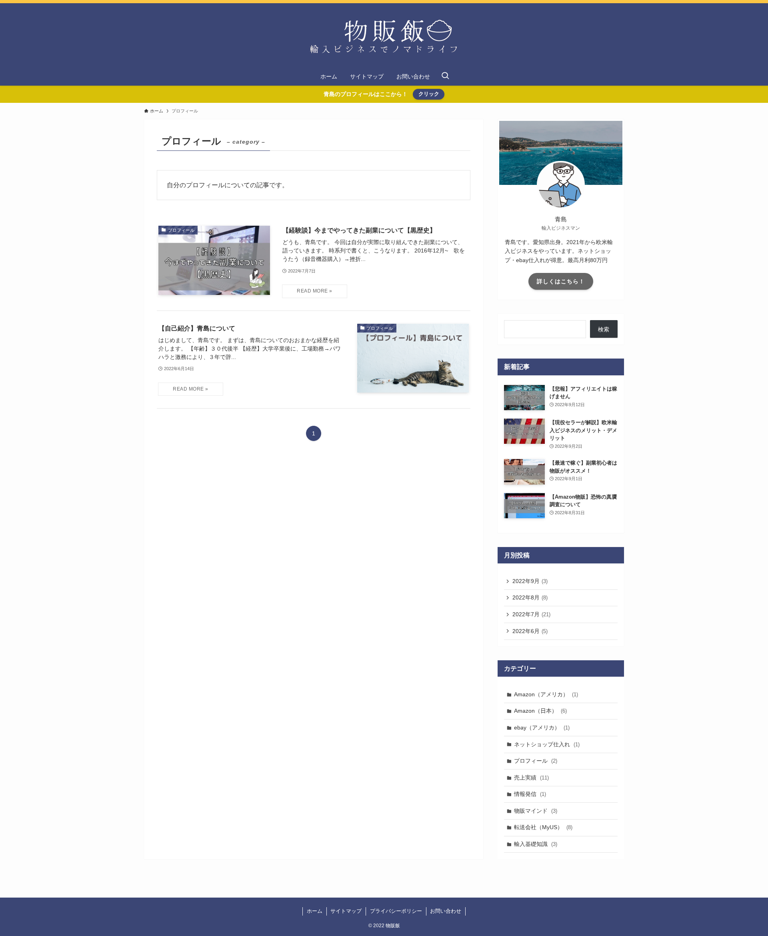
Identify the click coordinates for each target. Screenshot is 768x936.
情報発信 (530, 794)
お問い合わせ (445, 911)
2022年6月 (530, 631)
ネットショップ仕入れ (547, 744)
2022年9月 (530, 581)
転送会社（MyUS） (543, 827)
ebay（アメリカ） (542, 727)
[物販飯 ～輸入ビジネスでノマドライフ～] (384, 37)
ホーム (314, 911)
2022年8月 (530, 597)
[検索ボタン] (445, 76)
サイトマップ (346, 911)
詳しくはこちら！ (561, 281)
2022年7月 (531, 614)
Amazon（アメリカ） (546, 694)
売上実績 (531, 777)
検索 (603, 329)
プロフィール (535, 761)
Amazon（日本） (540, 711)
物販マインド (535, 811)
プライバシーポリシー (396, 911)
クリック (428, 94)
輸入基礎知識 (535, 844)
